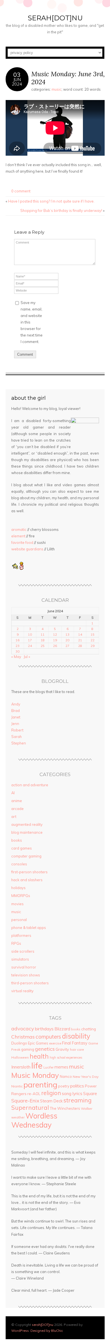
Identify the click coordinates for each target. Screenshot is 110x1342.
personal (19, 919)
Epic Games (38, 1043)
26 (55, 646)
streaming (77, 1100)
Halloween (20, 1057)
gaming (27, 1049)
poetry (63, 1086)
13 (67, 634)
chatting (88, 1028)
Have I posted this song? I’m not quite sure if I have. (51, 201)
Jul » (27, 656)
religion (51, 1092)
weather (18, 1117)
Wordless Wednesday (34, 1120)
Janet (15, 717)
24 (30, 646)
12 (55, 634)
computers (48, 1036)
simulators (20, 959)
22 (92, 640)
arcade (17, 808)
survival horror (23, 967)
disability (76, 1036)
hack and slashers (27, 880)
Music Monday (35, 1075)
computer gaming (26, 856)
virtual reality (22, 991)
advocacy (22, 1028)
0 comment (20, 191)
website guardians (27, 549)
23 (17, 646)
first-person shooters (29, 872)
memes (61, 1067)
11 (43, 634)
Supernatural (30, 1107)
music (56, 89)
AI (13, 793)
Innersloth (20, 1067)
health (39, 1056)
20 (67, 640)
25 (43, 646)
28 (80, 646)
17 (30, 640)
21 (80, 640)
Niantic (17, 1086)
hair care (77, 1049)
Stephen (18, 743)
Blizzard (62, 1029)
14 (80, 634)
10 (30, 634)
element (18, 536)
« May (16, 656)
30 (17, 651)
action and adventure (29, 785)
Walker (86, 1108)
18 (43, 640)
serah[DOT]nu (55, 18)
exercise (55, 1043)
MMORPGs (20, 895)
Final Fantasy (74, 1043)
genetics (45, 1049)
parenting (40, 1084)
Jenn (15, 723)
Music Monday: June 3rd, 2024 (68, 78)
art (13, 816)
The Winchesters (65, 1108)
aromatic (19, 529)
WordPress (20, 1330)
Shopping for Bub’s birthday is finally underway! (61, 210)
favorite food (22, 542)
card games (21, 848)
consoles (19, 864)
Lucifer (48, 1067)
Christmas (23, 1036)
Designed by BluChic (46, 1330)
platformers (21, 935)
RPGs (16, 943)
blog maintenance (27, 832)
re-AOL (33, 1093)
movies (17, 904)
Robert (17, 730)
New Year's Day (86, 1076)
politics (77, 1086)
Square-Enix (25, 1101)
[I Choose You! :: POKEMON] (15, 568)
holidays (18, 887)
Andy (15, 704)
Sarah (16, 736)
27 (67, 646)
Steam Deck (51, 1101)
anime (16, 800)
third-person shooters (30, 983)
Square (90, 1093)
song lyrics (72, 1093)
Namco (66, 1076)
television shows (25, 975)
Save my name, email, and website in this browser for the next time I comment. (32, 322)
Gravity (62, 1049)
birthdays (44, 1029)
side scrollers (22, 951)
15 (92, 634)
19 (55, 640)
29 (92, 646)
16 (17, 640)
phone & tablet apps (28, 927)
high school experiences (66, 1057)
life (37, 1065)
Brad (15, 710)
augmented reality (27, 824)
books (16, 840)
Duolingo (19, 1043)
